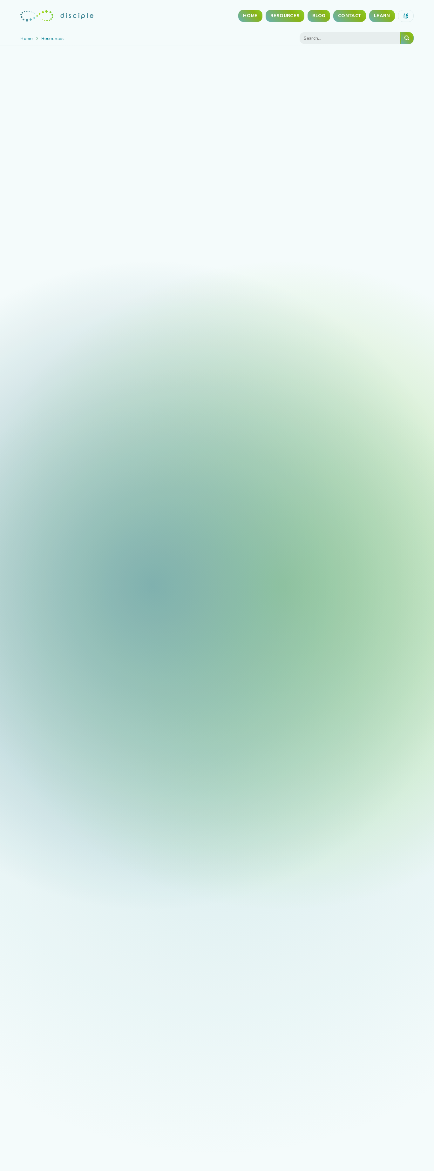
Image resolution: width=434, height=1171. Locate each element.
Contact (349, 16)
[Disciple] (56, 15)
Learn (382, 16)
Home (250, 16)
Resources (285, 16)
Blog (318, 16)
